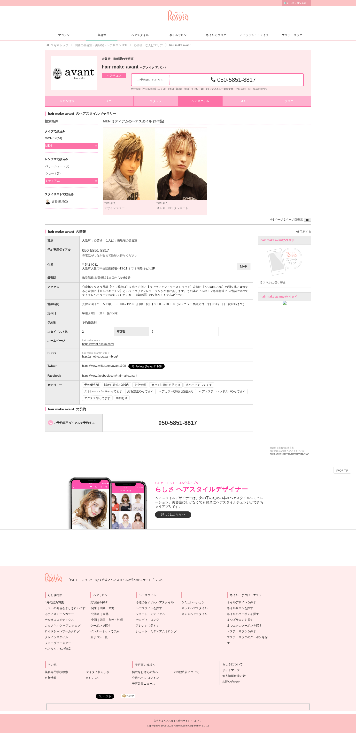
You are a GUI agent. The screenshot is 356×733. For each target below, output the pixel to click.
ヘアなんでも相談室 (58, 649)
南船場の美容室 (127, 240)
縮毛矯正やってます (140, 391)
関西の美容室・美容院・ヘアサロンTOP (101, 45)
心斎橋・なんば (104, 240)
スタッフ (156, 101)
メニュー (111, 101)
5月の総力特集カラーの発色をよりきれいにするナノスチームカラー (65, 608)
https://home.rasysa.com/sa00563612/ (289, 454)
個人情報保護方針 (232, 676)
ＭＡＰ (244, 101)
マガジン (64, 35)
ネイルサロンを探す (240, 608)
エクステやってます (97, 398)
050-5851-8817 (236, 79)
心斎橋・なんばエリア (148, 45)
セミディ (141, 619)
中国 (94, 619)
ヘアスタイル (140, 35)
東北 (105, 614)
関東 (94, 608)
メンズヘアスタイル (194, 614)
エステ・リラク (292, 35)
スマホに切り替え (274, 282)
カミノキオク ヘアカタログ (62, 625)
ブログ (289, 101)
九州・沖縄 (115, 619)
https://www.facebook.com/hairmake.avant (109, 375)
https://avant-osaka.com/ (98, 344)
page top (342, 470)
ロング (154, 619)
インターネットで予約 (104, 631)
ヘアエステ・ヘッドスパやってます (222, 391)
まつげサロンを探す (240, 619)
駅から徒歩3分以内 (116, 385)
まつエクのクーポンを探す (244, 625)
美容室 (102, 35)
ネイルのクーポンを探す (243, 614)
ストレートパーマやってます (103, 391)
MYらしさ (92, 678)
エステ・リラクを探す (241, 631)
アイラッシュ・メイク (254, 35)
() (53, 138)
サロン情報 (67, 101)
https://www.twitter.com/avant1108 (104, 365)
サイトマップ (229, 670)
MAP (243, 266)
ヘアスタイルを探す (149, 608)
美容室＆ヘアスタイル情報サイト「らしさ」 (178, 720)
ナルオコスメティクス (59, 619)
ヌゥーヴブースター (58, 643)
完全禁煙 (140, 385)
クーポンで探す (100, 625)
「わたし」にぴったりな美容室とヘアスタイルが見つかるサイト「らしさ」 (116, 580)
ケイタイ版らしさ (97, 672)
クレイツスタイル (56, 637)
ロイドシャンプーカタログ (62, 631)
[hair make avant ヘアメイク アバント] (73, 73)
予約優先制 (91, 385)
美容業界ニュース (143, 683)
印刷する (305, 231)
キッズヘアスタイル (194, 608)
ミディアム (157, 614)
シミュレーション (193, 602)
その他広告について (186, 672)
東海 (111, 608)
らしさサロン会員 (296, 3)
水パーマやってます (199, 385)
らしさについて (231, 664)
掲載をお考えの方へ (145, 672)
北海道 (95, 614)
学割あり (121, 398)
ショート (141, 614)
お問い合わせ (229, 681)
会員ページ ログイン (145, 678)
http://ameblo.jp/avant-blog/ (100, 356)
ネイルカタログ (216, 35)
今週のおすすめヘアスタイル (155, 602)
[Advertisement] (178, 548)
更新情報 (50, 678)
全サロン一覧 (99, 637)
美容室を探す (99, 602)
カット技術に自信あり (165, 385)
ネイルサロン (178, 35)
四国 (103, 619)
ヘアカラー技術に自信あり (176, 391)
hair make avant (134, 66)
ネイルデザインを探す (241, 602)
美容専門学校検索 (56, 672)
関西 (103, 608)
